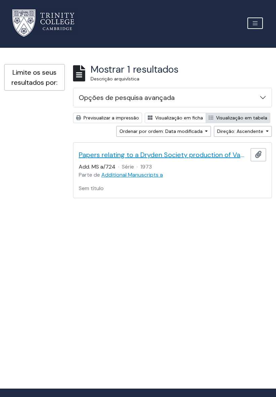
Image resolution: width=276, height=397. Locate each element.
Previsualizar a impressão (110, 118)
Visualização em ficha (178, 118)
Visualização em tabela (241, 118)
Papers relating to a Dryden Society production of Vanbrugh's (163, 155)
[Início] (47, 23)
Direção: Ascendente (241, 131)
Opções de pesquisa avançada (127, 97)
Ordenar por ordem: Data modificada (161, 131)
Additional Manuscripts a (132, 174)
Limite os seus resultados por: (34, 77)
